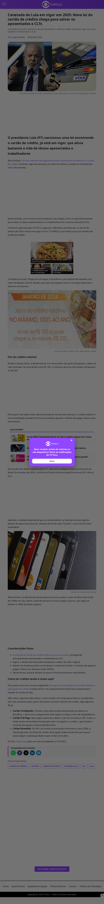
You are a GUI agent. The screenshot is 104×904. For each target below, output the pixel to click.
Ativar (52, 461)
